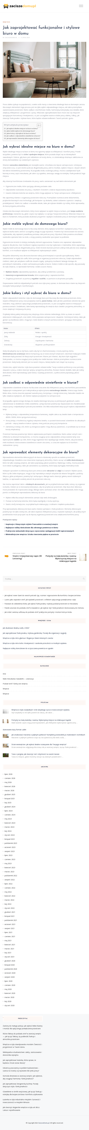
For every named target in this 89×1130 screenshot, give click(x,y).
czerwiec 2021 (10, 936)
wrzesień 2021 (10, 924)
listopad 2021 (10, 916)
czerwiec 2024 (10, 815)
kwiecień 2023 (10, 867)
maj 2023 (8, 863)
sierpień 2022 (10, 880)
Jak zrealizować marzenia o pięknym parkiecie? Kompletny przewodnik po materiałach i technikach (48, 735)
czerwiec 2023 (10, 859)
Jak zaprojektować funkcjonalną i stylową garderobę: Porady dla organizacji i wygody (34, 633)
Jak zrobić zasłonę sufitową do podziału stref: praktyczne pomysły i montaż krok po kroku (38, 612)
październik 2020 (11, 969)
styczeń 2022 (9, 908)
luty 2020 (8, 1001)
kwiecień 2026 (10, 786)
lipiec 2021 (8, 932)
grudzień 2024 (10, 807)
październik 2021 (11, 920)
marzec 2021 (9, 949)
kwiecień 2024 (10, 823)
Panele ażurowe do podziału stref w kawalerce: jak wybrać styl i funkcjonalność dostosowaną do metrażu (44, 608)
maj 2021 (8, 940)
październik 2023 (11, 843)
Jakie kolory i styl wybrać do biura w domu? (21, 133)
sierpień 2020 (10, 977)
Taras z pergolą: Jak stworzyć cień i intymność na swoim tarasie (35, 754)
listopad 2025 (10, 798)
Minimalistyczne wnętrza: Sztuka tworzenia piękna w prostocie (32, 534)
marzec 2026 (9, 790)
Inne (4, 674)
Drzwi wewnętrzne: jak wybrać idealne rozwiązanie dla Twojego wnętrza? (38, 744)
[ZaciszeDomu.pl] (20, 6)
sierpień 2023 (10, 851)
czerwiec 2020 (10, 985)
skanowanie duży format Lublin (14, 730)
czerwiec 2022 (10, 888)
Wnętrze (6, 22)
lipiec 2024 (8, 811)
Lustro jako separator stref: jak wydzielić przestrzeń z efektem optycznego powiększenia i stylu (40, 600)
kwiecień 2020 (10, 993)
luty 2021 (8, 953)
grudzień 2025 (10, 794)
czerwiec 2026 (10, 778)
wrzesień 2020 (10, 973)
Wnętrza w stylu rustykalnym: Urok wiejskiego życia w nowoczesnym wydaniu (40, 710)
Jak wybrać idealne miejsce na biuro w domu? (22, 129)
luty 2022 (8, 904)
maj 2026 (8, 782)
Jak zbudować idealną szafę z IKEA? (16, 628)
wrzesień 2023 (10, 847)
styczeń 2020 (9, 1005)
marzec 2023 (9, 871)
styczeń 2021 (9, 957)
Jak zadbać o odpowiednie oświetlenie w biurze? (23, 136)
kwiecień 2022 (10, 896)
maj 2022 (8, 892)
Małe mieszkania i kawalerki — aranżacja (18, 679)
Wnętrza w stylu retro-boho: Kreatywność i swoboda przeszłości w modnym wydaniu (35, 643)
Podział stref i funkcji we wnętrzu (15, 684)
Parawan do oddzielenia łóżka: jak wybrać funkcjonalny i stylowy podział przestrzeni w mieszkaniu (41, 604)
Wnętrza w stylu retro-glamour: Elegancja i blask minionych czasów (28, 638)
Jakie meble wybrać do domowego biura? (21, 131)
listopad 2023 (10, 839)
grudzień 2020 (10, 961)
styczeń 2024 (9, 835)
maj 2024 (8, 819)
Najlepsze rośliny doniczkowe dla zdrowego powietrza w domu (32, 527)
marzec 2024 (9, 827)
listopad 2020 (10, 965)
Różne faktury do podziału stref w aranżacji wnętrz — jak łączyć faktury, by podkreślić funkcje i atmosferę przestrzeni (22, 1036)
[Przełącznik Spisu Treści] (37, 125)
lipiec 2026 (8, 774)
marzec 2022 (9, 900)
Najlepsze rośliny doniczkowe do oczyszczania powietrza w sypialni (28, 648)
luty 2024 (8, 831)
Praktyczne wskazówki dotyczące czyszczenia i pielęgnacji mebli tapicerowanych (40, 531)
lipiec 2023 (8, 855)
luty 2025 (8, 802)
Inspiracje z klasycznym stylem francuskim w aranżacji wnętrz (32, 524)
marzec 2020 (9, 997)
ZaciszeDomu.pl (43, 1123)
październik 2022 (11, 875)
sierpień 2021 (10, 928)
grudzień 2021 (10, 912)
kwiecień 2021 (10, 944)
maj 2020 (8, 989)
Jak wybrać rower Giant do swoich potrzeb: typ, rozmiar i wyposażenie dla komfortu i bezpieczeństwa (43, 595)
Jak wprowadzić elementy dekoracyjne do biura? (23, 138)
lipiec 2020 (8, 981)
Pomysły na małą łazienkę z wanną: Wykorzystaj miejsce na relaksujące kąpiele (41, 720)
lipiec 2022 (8, 884)
